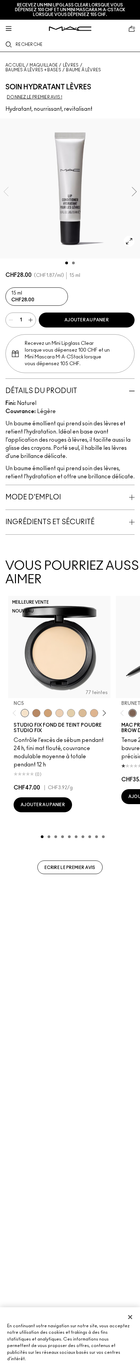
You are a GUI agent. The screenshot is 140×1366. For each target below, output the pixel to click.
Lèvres (71, 65)
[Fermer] (130, 1317)
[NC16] (94, 713)
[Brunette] (132, 713)
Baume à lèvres (83, 70)
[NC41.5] (47, 713)
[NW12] (59, 713)
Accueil (15, 65)
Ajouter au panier (87, 320)
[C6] (36, 713)
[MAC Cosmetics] (70, 28)
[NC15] (82, 713)
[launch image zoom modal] (129, 241)
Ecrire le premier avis (70, 868)
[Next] (103, 713)
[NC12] (71, 713)
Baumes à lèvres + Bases (33, 70)
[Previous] (16, 713)
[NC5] (24, 713)
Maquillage (44, 65)
